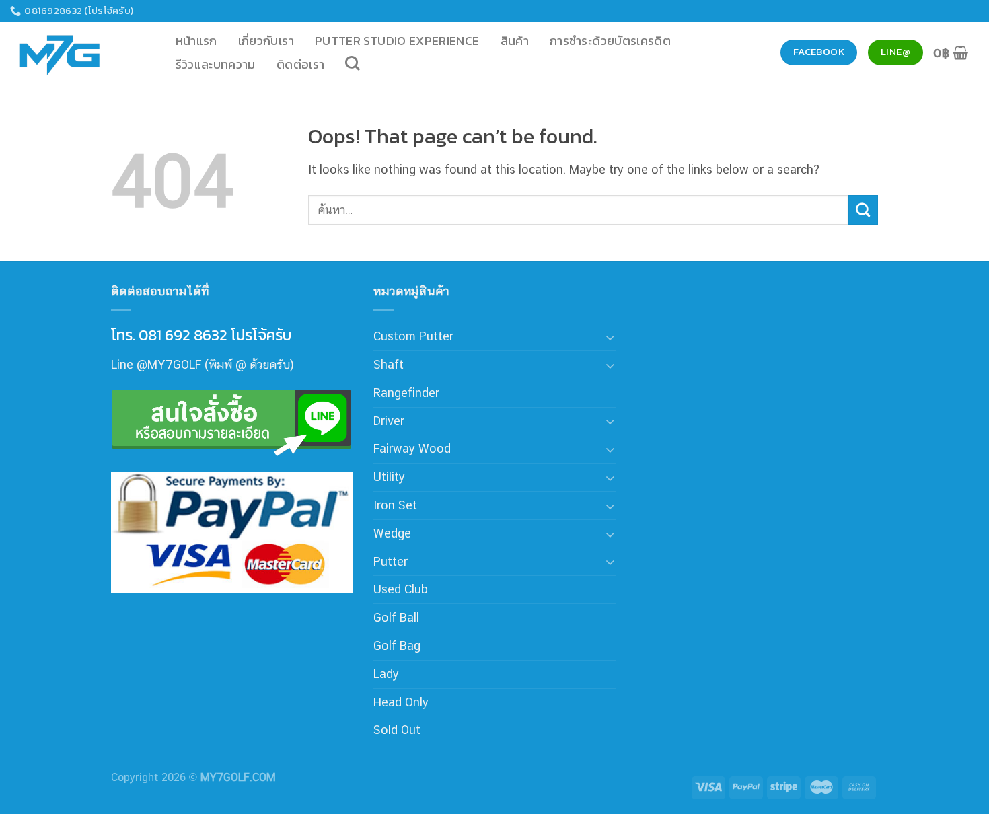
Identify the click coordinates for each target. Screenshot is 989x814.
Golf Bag (396, 645)
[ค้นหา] (353, 63)
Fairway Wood (412, 448)
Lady (386, 674)
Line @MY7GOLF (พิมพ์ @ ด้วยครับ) (202, 364)
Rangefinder (406, 392)
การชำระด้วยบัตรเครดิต (610, 41)
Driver (388, 421)
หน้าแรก (196, 41)
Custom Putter (413, 336)
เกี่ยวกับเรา (266, 41)
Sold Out (396, 730)
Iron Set (395, 505)
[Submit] (863, 210)
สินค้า (515, 41)
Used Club (400, 589)
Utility (389, 477)
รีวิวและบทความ (216, 64)
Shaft (388, 364)
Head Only (401, 702)
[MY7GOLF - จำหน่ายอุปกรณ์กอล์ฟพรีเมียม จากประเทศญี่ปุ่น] (77, 52)
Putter (390, 561)
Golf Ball (396, 617)
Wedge (392, 533)
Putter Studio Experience (397, 41)
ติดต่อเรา (301, 64)
